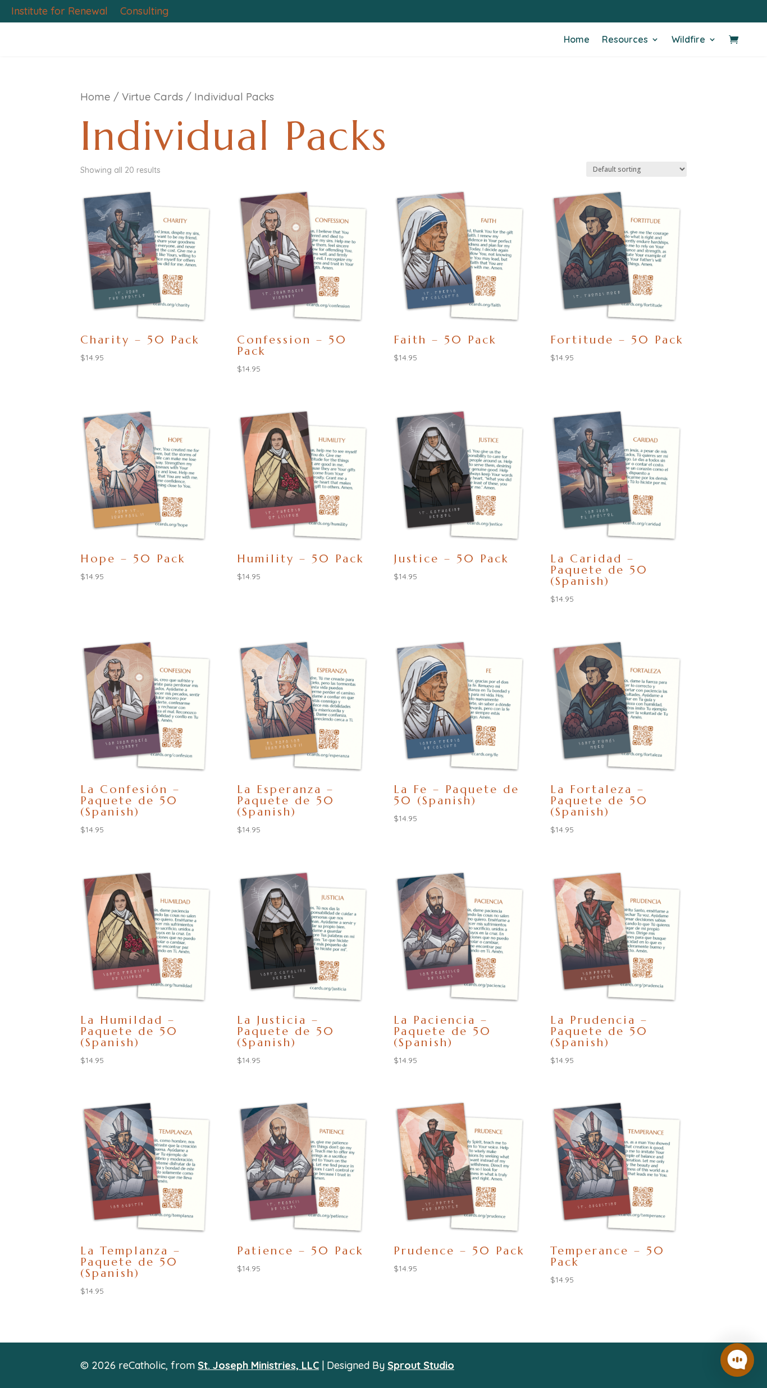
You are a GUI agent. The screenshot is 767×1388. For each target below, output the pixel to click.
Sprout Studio (420, 1365)
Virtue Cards (152, 96)
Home (577, 40)
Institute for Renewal (59, 12)
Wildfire (688, 40)
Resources (625, 40)
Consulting (144, 12)
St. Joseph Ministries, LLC (258, 1365)
